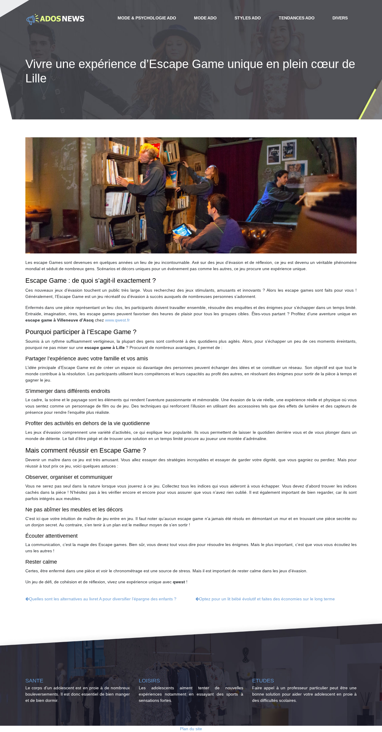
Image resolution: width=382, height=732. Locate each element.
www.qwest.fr (117, 320)
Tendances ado (297, 18)
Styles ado (248, 18)
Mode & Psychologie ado (147, 18)
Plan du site (191, 728)
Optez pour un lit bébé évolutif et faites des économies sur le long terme (267, 598)
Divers (340, 18)
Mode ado (205, 18)
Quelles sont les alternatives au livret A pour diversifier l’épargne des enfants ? (102, 598)
